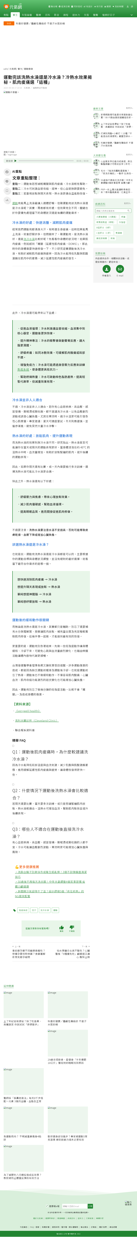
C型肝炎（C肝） (104, 232)
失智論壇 (27, 15)
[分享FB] (7, 171)
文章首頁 (90, 1218)
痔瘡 (123, 216)
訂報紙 (94, 1227)
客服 (37, 1227)
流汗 (34, 910)
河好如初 (77, 6)
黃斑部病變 (101, 238)
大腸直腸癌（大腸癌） (107, 216)
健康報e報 (54, 1206)
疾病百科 (71, 1218)
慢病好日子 (108, 15)
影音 (56, 15)
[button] (132, 15)
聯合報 (53, 6)
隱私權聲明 (73, 1227)
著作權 (64, 1227)
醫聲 (95, 15)
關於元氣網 (38, 1218)
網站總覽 (113, 1227)
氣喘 (113, 238)
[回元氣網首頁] (16, 6)
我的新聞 (118, 6)
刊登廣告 (24, 1227)
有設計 (89, 6)
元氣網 (12, 68)
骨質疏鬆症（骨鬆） (106, 222)
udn (6, 68)
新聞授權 (46, 1227)
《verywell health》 (28, 711)
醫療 (38, 15)
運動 (15, 203)
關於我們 (103, 1227)
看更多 (129, 108)
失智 (86, 15)
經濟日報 (65, 6)
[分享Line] (7, 181)
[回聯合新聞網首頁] (6, 7)
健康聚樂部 (50, 1218)
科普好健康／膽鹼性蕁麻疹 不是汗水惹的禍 (40, 23)
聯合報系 (84, 1227)
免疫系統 (23, 369)
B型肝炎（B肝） (104, 227)
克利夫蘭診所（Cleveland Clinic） (37, 720)
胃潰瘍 (119, 232)
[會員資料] (127, 6)
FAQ (32, 1227)
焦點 (6, 15)
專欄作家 (100, 1218)
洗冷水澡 (29, 239)
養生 (15, 15)
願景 (108, 6)
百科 (47, 15)
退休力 (76, 15)
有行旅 (99, 6)
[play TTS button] (15, 161)
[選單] (132, 6)
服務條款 (56, 1227)
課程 (65, 15)
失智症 (122, 222)
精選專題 (61, 1218)
